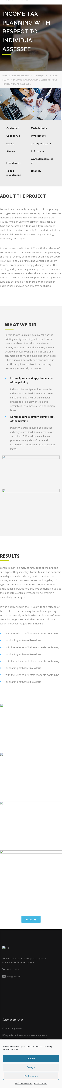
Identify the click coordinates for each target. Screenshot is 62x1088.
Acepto (31, 1058)
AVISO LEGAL (40, 1083)
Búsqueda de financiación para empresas (24, 1035)
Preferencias (31, 1076)
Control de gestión (12, 1028)
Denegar (31, 1067)
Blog (29, 919)
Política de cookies (23, 1083)
